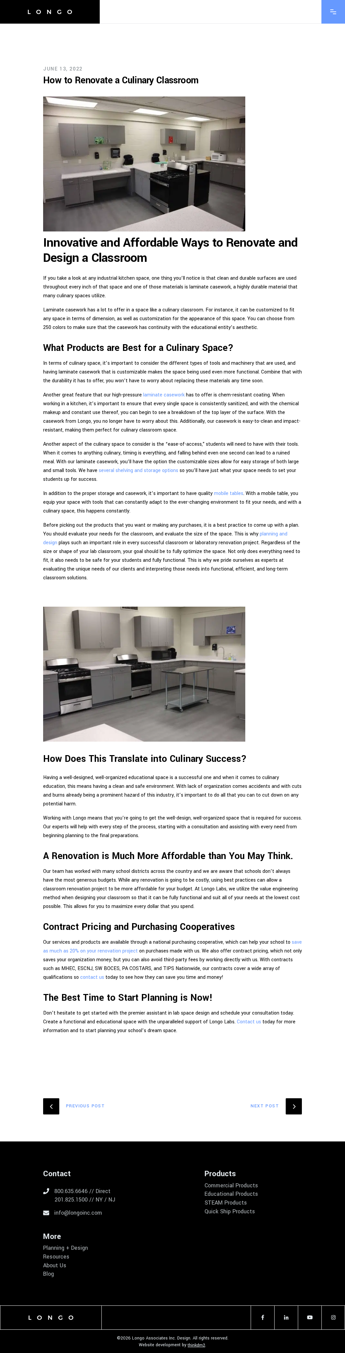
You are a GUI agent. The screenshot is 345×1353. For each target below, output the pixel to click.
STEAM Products (226, 1202)
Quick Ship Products (230, 1211)
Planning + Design (65, 1248)
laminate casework (164, 394)
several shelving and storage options (138, 470)
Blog (48, 1274)
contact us (92, 977)
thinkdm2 (196, 1345)
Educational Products (231, 1194)
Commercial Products (231, 1185)
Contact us (249, 1021)
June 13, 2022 (63, 69)
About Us (54, 1265)
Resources (56, 1256)
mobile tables (228, 493)
